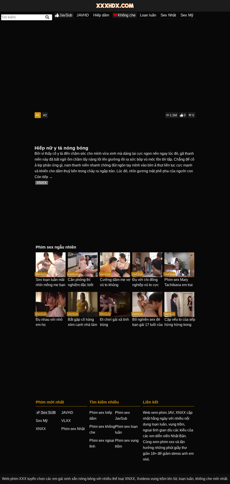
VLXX (66, 421)
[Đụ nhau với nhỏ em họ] (51, 304)
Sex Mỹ (187, 15)
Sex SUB (48, 413)
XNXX (42, 183)
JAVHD (83, 15)
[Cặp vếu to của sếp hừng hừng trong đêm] (179, 304)
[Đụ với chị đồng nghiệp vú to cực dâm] (147, 264)
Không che (126, 15)
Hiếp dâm (101, 15)
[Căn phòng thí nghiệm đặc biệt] (83, 264)
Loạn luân (148, 15)
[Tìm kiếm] (47, 17)
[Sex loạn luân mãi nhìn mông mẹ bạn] (51, 264)
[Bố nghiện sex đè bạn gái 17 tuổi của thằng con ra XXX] (147, 304)
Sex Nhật (168, 15)
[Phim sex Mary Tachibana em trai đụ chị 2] (179, 264)
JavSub (66, 15)
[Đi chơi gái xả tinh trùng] (115, 304)
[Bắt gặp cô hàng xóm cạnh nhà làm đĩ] (83, 304)
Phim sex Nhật (73, 429)
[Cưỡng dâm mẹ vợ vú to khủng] (115, 264)
